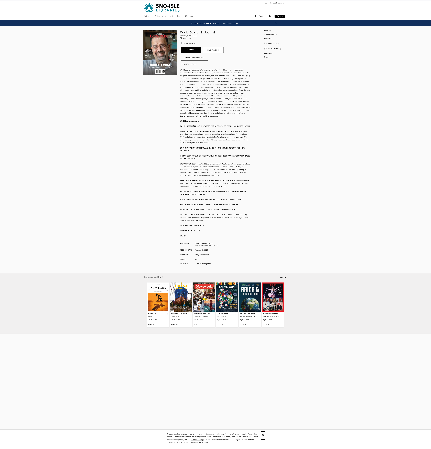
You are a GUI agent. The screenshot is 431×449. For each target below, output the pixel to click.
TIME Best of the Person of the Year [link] (272, 314)
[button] (260, 16)
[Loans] (270, 16)
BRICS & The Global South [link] (249, 314)
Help (265, 3)
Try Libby (194, 23)
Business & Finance (272, 49)
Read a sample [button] (213, 50)
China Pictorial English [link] (180, 314)
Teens (179, 16)
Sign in (280, 16)
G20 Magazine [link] (222, 314)
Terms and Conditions (206, 434)
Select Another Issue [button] (194, 58)
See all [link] (283, 278)
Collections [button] (160, 16)
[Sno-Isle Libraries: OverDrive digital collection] (162, 8)
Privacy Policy (223, 434)
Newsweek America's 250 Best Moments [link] (203, 314)
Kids (172, 16)
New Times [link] (152, 314)
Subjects (147, 16)
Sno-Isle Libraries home (277, 3)
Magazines (189, 16)
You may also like (152, 277)
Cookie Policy (202, 442)
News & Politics (271, 43)
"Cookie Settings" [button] (197, 440)
